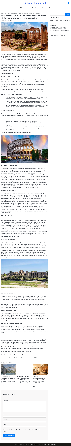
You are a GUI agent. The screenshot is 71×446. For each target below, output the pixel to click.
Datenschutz (35, 444)
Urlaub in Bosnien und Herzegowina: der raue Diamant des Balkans (8, 378)
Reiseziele (34, 7)
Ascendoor (45, 444)
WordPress (54, 444)
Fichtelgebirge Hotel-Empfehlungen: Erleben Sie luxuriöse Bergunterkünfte (39, 378)
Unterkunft (48, 7)
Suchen (51, 11)
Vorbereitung (26, 354)
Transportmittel (40, 7)
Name (4, 415)
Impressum (31, 444)
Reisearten (22, 7)
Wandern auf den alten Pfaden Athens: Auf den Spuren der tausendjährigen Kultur (24, 378)
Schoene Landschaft (35, 3)
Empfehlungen (7, 354)
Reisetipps (29, 7)
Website (5, 424)
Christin (10, 20)
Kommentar (6, 400)
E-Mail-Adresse (7, 420)
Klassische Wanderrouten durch (16, 354)
